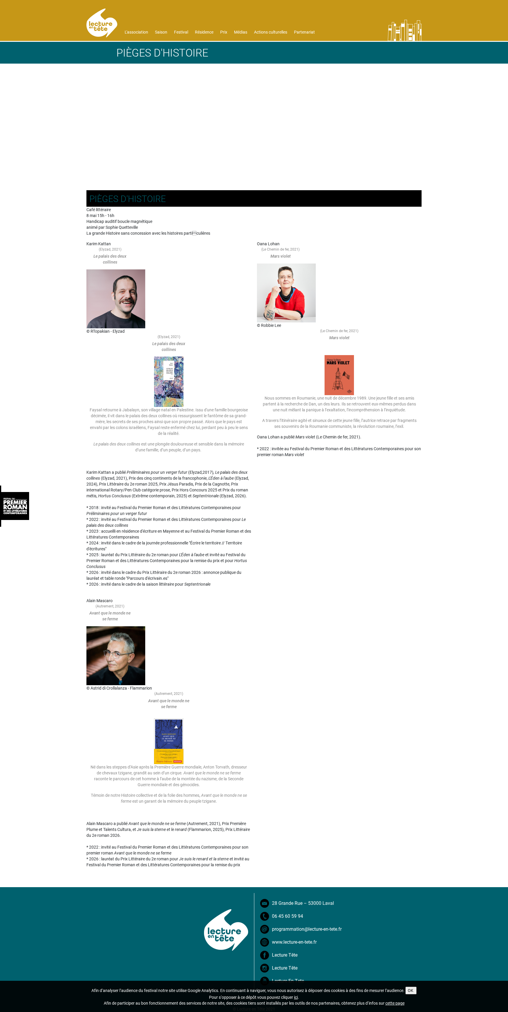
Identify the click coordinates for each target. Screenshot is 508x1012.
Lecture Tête (285, 955)
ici (296, 997)
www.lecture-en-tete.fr (294, 942)
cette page (395, 1003)
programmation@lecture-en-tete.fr (307, 929)
